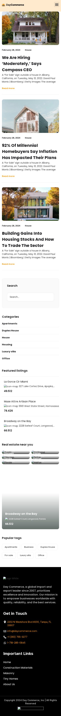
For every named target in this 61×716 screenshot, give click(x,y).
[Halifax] (45, 462)
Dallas (37, 453)
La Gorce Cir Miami (16, 382)
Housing (7, 344)
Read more (8, 88)
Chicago (9, 453)
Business (29, 547)
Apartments (9, 323)
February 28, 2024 (11, 50)
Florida (8, 458)
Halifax (37, 458)
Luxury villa (9, 351)
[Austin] (16, 452)
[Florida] (16, 462)
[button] (56, 4)
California (39, 448)
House (28, 50)
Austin (7, 448)
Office (6, 358)
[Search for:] (30, 297)
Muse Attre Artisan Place (20, 401)
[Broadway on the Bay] (30, 500)
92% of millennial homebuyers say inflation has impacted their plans (29, 151)
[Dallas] (45, 457)
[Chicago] (16, 457)
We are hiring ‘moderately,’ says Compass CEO (21, 64)
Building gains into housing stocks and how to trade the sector (28, 239)
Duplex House (10, 330)
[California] (45, 452)
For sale (9, 555)
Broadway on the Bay (17, 421)
